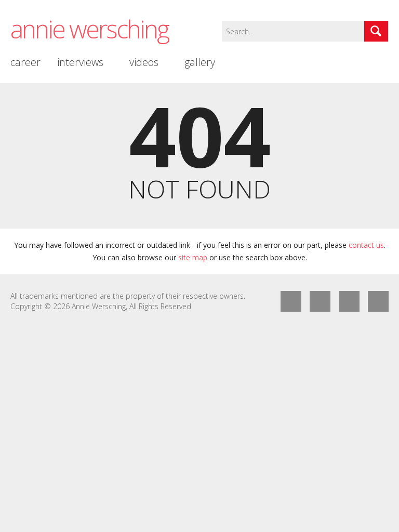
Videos (143, 62)
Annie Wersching (89, 29)
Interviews (80, 62)
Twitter (320, 301)
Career (25, 62)
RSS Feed (349, 301)
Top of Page (378, 301)
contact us (366, 245)
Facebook (291, 301)
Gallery (199, 62)
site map (192, 257)
